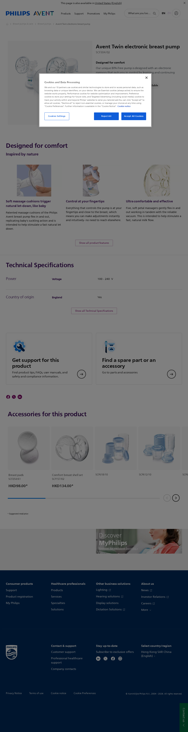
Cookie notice (124, 106)
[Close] (146, 78)
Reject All (106, 116)
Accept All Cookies (134, 116)
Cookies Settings (57, 116)
